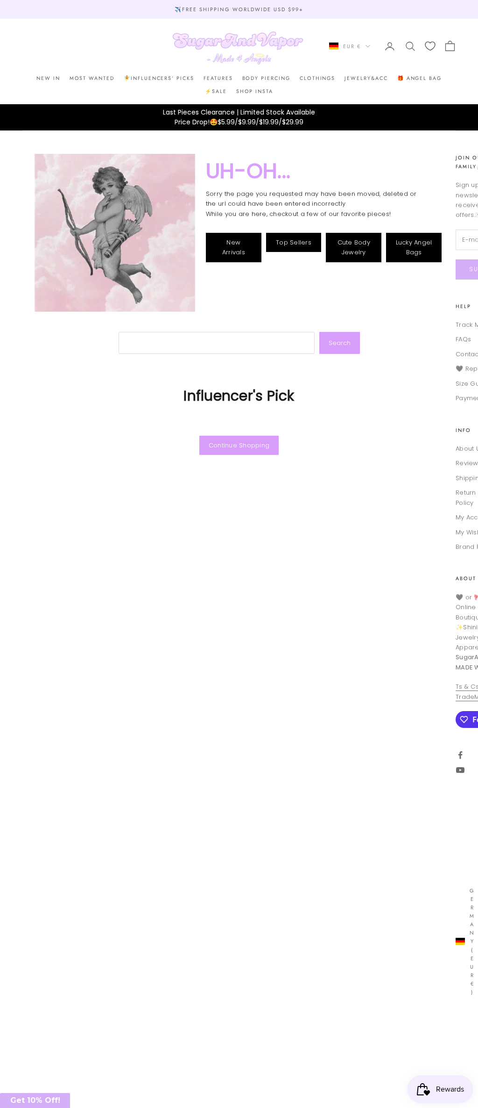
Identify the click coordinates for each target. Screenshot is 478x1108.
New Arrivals (233, 247)
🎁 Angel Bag (419, 78)
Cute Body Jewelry (353, 247)
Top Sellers (293, 242)
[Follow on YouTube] (460, 770)
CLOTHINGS (318, 78)
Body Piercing (266, 78)
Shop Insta (254, 91)
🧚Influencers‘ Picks (159, 78)
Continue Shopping (239, 445)
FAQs (463, 339)
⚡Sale (216, 91)
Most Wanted (92, 78)
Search (340, 342)
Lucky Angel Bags (414, 247)
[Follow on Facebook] (460, 755)
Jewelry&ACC (365, 78)
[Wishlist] (430, 46)
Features (218, 78)
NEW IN (48, 78)
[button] (35, 1100)
